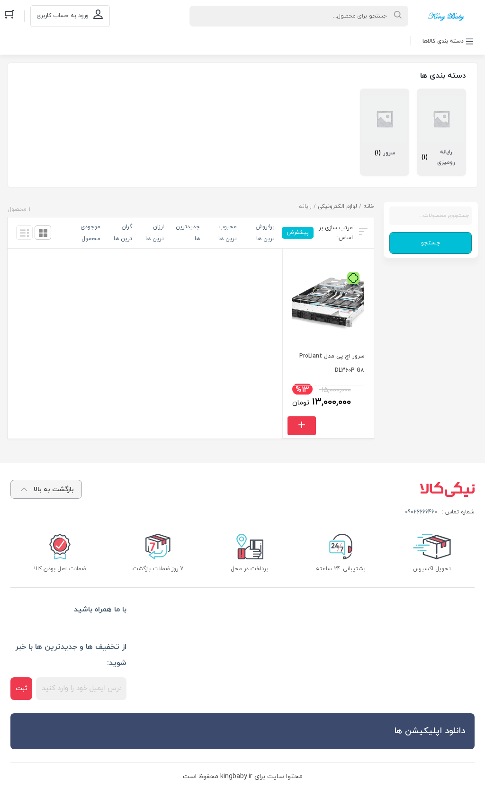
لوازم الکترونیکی (337, 206)
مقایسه (362, 395)
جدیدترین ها (188, 232)
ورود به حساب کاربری (62, 15)
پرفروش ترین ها (265, 232)
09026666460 (421, 512)
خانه (368, 206)
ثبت (21, 688)
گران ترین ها (123, 232)
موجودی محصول (90, 232)
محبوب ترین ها (227, 232)
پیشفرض (298, 232)
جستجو (430, 243)
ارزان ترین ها (154, 232)
